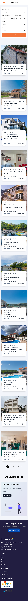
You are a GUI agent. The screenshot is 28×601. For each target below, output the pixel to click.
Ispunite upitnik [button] (7, 495)
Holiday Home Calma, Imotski (13, 349)
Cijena (3, 28)
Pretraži (14, 35)
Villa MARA (7, 384)
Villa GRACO (7, 314)
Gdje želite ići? (5, 9)
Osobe (3, 21)
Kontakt (3, 564)
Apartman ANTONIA (10, 454)
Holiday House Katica (11, 103)
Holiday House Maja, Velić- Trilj (13, 68)
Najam (12, 2)
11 (18, 466)
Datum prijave (6, 15)
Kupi (16, 2)
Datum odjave (18, 15)
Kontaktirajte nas (14, 530)
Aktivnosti (3, 562)
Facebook (6, 572)
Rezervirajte (20, 73)
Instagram (6, 574)
